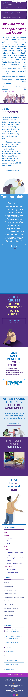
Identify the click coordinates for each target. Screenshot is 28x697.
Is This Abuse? (8, 566)
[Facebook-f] (11, 695)
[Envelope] (17, 695)
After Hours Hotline (12, 572)
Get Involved (10, 544)
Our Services (8, 546)
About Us (6, 535)
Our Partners (11, 541)
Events (6, 549)
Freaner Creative (17, 674)
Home (5, 532)
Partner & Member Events (14, 563)
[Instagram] (14, 695)
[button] (2, 245)
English (17, 0)
